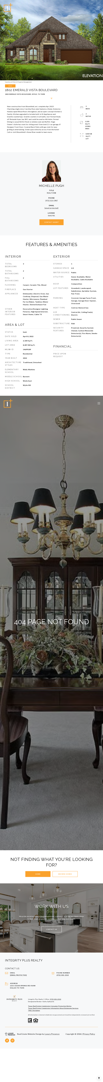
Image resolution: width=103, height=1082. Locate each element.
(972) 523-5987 (51, 200)
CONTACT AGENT (51, 222)
